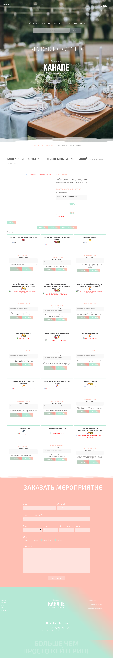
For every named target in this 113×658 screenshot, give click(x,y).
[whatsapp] (89, 5)
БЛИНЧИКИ (53, 145)
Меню (68, 23)
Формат (27, 537)
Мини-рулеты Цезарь (23, 333)
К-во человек (66, 526)
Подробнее (27, 269)
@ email (61, 504)
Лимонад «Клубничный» (57, 428)
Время (47, 526)
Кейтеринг (33, 23)
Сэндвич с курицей (90, 381)
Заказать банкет (60, 216)
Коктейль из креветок (90, 333)
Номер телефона (32, 515)
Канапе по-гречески (89, 237)
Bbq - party (59, 540)
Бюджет (79, 526)
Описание (29, 546)
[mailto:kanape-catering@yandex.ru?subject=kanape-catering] (23, 4)
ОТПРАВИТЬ (56, 578)
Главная (34, 145)
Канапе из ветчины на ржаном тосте (23, 237)
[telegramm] (93, 5)
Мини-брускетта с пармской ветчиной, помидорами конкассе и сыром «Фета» (57, 286)
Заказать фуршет (61, 214)
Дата (25, 526)
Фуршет (57, 23)
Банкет (46, 23)
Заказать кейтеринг (61, 217)
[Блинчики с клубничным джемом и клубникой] (38, 174)
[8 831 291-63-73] (98, 5)
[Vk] (82, 5)
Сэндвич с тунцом (23, 428)
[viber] (86, 5)
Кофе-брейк (47, 540)
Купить (16, 269)
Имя (26, 504)
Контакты (79, 23)
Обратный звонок (6, 4)
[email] (78, 5)
